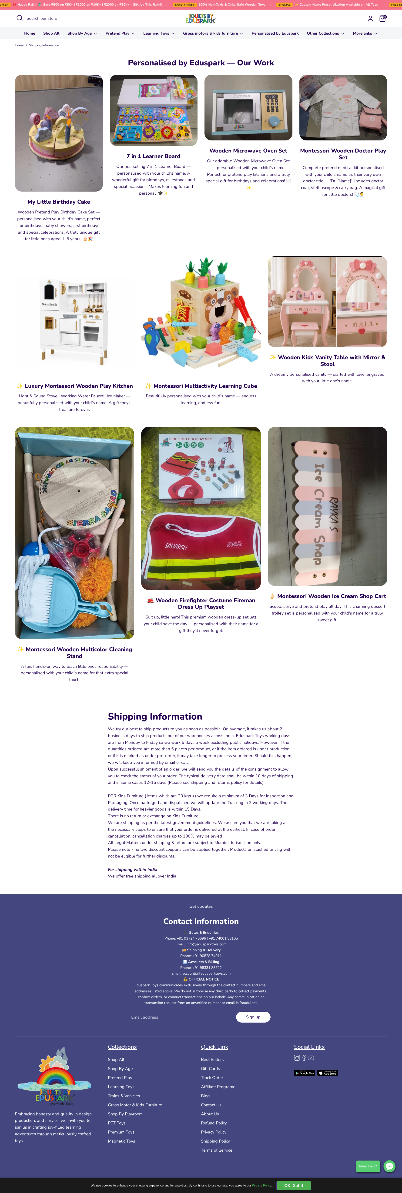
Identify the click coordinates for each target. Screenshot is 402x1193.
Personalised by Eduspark (275, 33)
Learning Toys (156, 33)
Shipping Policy (215, 1141)
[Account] (370, 18)
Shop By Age (80, 33)
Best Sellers (212, 1059)
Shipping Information (44, 45)
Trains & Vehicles (124, 1095)
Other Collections (323, 33)
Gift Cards (210, 1068)
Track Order (212, 1077)
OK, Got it (293, 1185)
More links (363, 33)
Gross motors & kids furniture (211, 33)
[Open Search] (19, 18)
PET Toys (117, 1123)
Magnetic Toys (121, 1141)
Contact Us (211, 1104)
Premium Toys (121, 1132)
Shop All (51, 33)
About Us (210, 1114)
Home (29, 33)
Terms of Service (216, 1150)
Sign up (253, 1017)
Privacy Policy (213, 1132)
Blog (205, 1095)
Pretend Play (118, 33)
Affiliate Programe (218, 1086)
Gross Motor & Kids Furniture (135, 1104)
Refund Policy (214, 1123)
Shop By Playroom (125, 1114)
